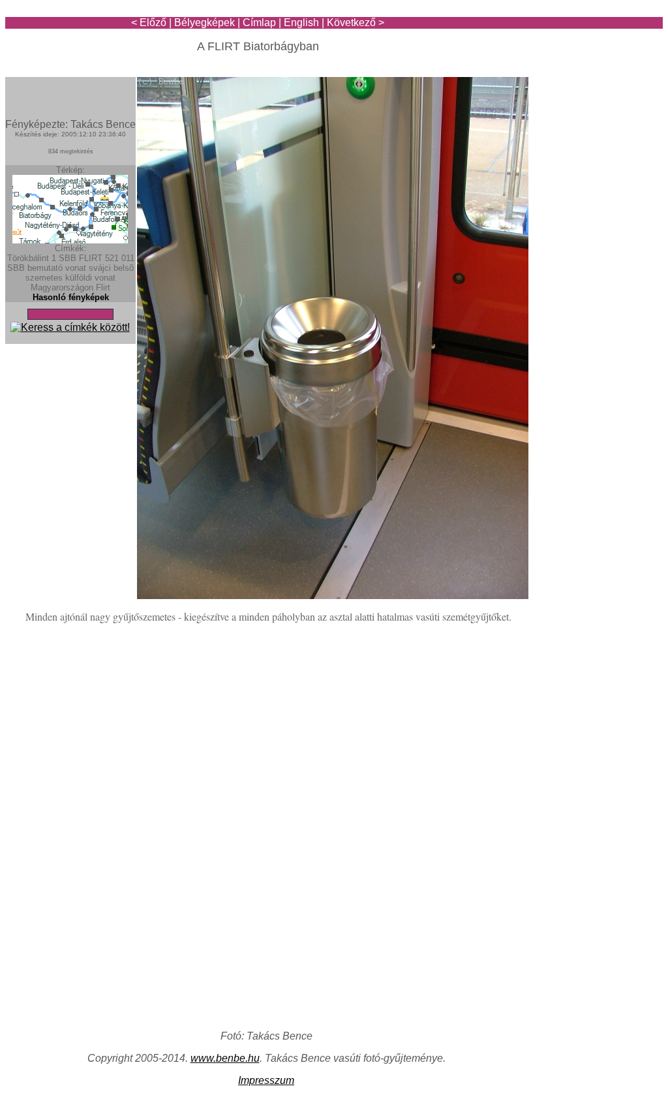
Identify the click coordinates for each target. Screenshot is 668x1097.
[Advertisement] (586, 47)
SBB (16, 268)
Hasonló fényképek (71, 297)
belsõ (124, 268)
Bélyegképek (204, 22)
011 (127, 258)
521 (112, 258)
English (301, 22)
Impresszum (266, 1080)
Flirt (103, 287)
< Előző (148, 22)
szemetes (44, 278)
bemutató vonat (56, 268)
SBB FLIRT (80, 258)
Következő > (355, 22)
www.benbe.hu (225, 1058)
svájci (100, 268)
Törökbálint (28, 258)
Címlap (259, 22)
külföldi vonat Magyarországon (73, 282)
